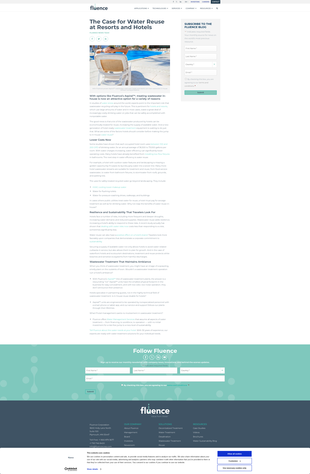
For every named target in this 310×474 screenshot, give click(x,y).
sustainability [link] (96, 241)
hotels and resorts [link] (158, 106)
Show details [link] (92, 469)
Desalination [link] (165, 437)
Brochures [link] (198, 437)
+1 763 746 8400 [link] (97, 443)
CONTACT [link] (215, 2)
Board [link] (127, 437)
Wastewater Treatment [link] (170, 441)
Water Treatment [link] (167, 432)
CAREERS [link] (205, 2)
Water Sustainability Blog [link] (205, 441)
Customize (233, 461)
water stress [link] (107, 103)
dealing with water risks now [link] (114, 226)
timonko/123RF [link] (164, 46)
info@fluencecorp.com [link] (101, 446)
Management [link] (130, 432)
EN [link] (186, 2)
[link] (70, 469)
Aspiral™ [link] (112, 279)
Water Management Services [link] (121, 319)
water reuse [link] (106, 135)
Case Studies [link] (199, 428)
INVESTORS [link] (195, 2)
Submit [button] (200, 92)
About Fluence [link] (131, 428)
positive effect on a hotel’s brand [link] (132, 235)
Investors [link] (128, 441)
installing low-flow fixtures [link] (157, 154)
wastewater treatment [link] (125, 128)
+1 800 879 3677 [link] (106, 440)
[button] (173, 2)
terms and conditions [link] (177, 385)
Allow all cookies (234, 454)
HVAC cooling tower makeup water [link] (109, 187)
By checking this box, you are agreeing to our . (199, 82)
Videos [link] (196, 432)
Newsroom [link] (129, 445)
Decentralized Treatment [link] (171, 428)
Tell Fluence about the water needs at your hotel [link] (113, 330)
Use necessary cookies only (234, 468)
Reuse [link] (162, 445)
